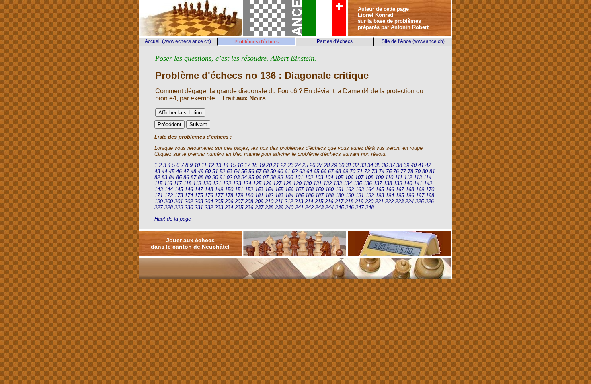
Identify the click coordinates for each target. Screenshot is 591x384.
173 (178, 195)
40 (414, 165)
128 (287, 183)
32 (356, 165)
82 (157, 177)
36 (385, 165)
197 (420, 195)
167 (400, 189)
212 (289, 201)
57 (258, 171)
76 (396, 171)
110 (389, 177)
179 (239, 195)
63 (302, 171)
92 (229, 177)
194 (390, 195)
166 (390, 189)
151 (239, 189)
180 (249, 195)
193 (380, 195)
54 (237, 171)
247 (359, 207)
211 (279, 201)
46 (179, 171)
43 (157, 171)
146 (189, 189)
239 (279, 207)
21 (276, 165)
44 (164, 171)
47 (186, 171)
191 (359, 195)
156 (289, 189)
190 (349, 195)
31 (348, 165)
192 (369, 195)
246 (349, 207)
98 (273, 177)
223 (399, 201)
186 (309, 195)
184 (289, 195)
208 (249, 201)
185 (299, 195)
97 (266, 177)
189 (339, 195)
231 (199, 207)
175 (199, 195)
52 (222, 171)
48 (193, 171)
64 (309, 171)
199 (158, 201)
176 (209, 195)
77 (403, 171)
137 (377, 183)
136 (367, 183)
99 (280, 177)
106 (349, 177)
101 (299, 177)
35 (377, 165)
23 (290, 165)
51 (215, 171)
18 (254, 165)
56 (251, 171)
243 (319, 207)
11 (204, 165)
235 (239, 207)
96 (258, 177)
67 (331, 171)
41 (421, 165)
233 (219, 207)
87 (193, 177)
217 (339, 201)
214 (309, 201)
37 (392, 165)
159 (319, 189)
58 (266, 171)
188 (329, 195)
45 (171, 171)
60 (280, 171)
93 (237, 177)
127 (277, 183)
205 (219, 201)
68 (338, 171)
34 (370, 165)
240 (289, 207)
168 (410, 189)
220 (369, 201)
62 (295, 171)
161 (339, 189)
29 (334, 165)
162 (349, 189)
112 (408, 177)
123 (237, 183)
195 (400, 195)
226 (429, 201)
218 (349, 201)
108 (369, 177)
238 (269, 207)
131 (317, 183)
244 (329, 207)
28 (327, 165)
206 (229, 201)
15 (233, 165)
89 (208, 177)
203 (199, 201)
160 (329, 189)
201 (178, 201)
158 (309, 189)
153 (259, 189)
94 (244, 177)
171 (158, 195)
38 (399, 165)
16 (240, 165)
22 (283, 165)
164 (369, 189)
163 (359, 189)
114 (427, 177)
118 (187, 183)
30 (341, 165)
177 (219, 195)
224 (409, 201)
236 (249, 207)
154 (269, 189)
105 (339, 177)
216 (329, 201)
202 (189, 201)
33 (363, 165)
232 (209, 207)
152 (249, 189)
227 (158, 207)
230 (189, 207)
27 (319, 165)
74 (381, 171)
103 (319, 177)
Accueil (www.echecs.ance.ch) (178, 41)
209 (259, 201)
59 (273, 171)
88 (200, 177)
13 (218, 165)
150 (229, 189)
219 (359, 201)
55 (244, 171)
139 (398, 183)
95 (251, 177)
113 (418, 177)
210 (269, 201)
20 (269, 165)
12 (211, 165)
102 (309, 177)
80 (425, 171)
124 (247, 183)
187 (319, 195)
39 (406, 165)
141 (418, 183)
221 (379, 201)
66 (323, 171)
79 (418, 171)
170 (430, 189)
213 (299, 201)
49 (200, 171)
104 (329, 177)
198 (430, 195)
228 (168, 207)
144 (168, 189)
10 (197, 165)
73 (374, 171)
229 (178, 207)
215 (319, 201)
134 (347, 183)
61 (287, 171)
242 (309, 207)
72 (367, 171)
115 (158, 183)
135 (357, 183)
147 (199, 189)
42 (428, 165)
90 (215, 177)
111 (398, 177)
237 (259, 207)
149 (219, 189)
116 (168, 183)
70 (352, 171)
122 (227, 183)
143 (158, 189)
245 (339, 207)
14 (225, 165)
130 (307, 183)
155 (279, 189)
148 (209, 189)
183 (279, 195)
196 (410, 195)
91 (222, 177)
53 (229, 171)
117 (178, 183)
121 (217, 183)
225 (419, 201)
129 (297, 183)
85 (179, 177)
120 (207, 183)
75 (389, 171)
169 (420, 189)
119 (197, 183)
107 (359, 177)
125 (257, 183)
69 (345, 171)
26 (312, 165)
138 (388, 183)
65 (316, 171)
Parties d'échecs (335, 41)
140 (408, 183)
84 (171, 177)
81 (432, 171)
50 (208, 171)
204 (209, 201)
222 (389, 201)
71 (360, 171)
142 (428, 183)
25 (305, 165)
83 (164, 177)
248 (369, 207)
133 (337, 183)
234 (229, 207)
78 (410, 171)
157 (299, 189)
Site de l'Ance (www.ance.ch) (413, 41)
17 (247, 165)
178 (229, 195)
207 (239, 201)
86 (186, 177)
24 (298, 165)
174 (189, 195)
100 (289, 177)
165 (380, 189)
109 (379, 177)
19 (262, 165)
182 (269, 195)
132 (327, 183)
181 (259, 195)
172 (168, 195)
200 (168, 201)
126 (267, 183)
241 (299, 207)
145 (178, 189)
